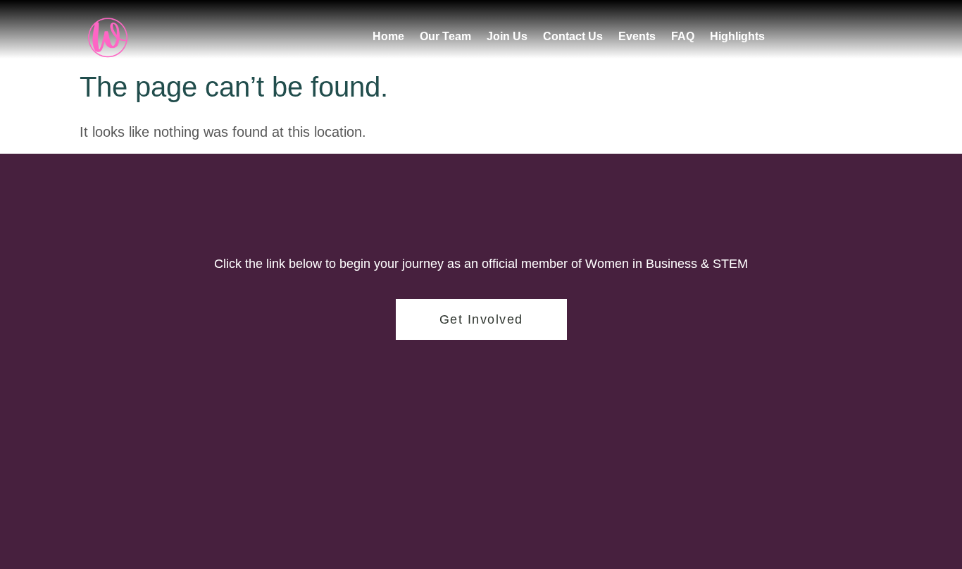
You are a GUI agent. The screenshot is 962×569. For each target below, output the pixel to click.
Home (388, 36)
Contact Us (573, 36)
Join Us (507, 36)
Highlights (737, 36)
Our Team (445, 36)
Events (637, 36)
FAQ (682, 36)
